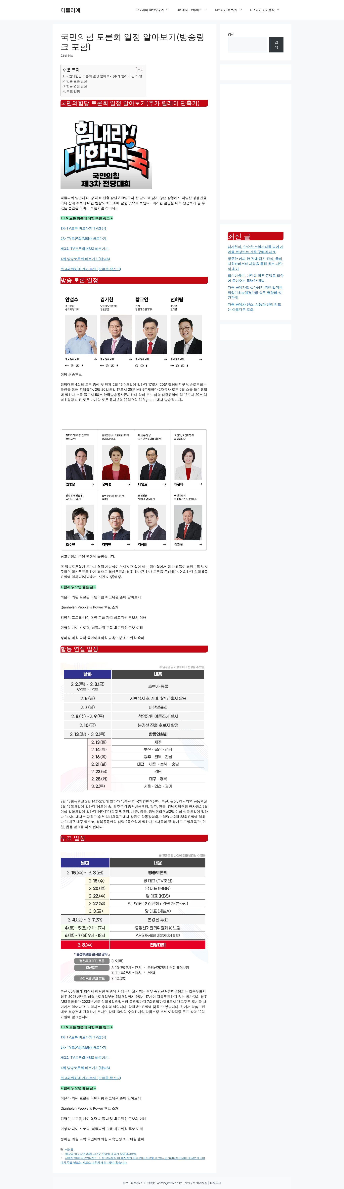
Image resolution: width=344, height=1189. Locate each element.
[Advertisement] (255, 152)
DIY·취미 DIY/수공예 (150, 10)
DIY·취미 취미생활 (262, 10)
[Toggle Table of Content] (137, 70)
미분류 (69, 1149)
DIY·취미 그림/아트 (189, 10)
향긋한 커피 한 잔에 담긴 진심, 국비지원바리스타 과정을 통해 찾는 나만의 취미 (255, 264)
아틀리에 (70, 10)
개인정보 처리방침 (195, 1183)
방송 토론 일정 (76, 81)
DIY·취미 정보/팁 (226, 10)
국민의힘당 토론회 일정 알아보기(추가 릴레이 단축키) (104, 76)
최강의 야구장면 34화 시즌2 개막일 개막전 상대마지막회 (101, 1153)
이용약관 (215, 1183)
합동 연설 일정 (76, 86)
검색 (231, 34)
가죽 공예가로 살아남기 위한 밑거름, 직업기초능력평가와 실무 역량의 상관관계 (255, 292)
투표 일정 (73, 91)
